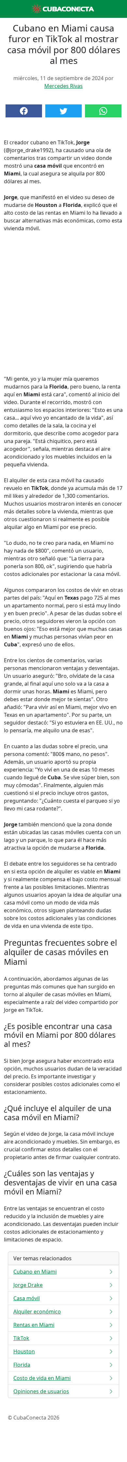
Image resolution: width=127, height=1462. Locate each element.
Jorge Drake (28, 1284)
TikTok (21, 1338)
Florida (21, 1364)
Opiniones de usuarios (41, 1391)
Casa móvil (26, 1298)
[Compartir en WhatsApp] (103, 110)
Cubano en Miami (35, 1271)
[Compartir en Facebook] (24, 110)
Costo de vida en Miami (42, 1378)
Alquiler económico (37, 1311)
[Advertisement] (63, 303)
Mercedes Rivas (63, 86)
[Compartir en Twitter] (63, 110)
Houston (24, 1351)
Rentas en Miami (33, 1324)
